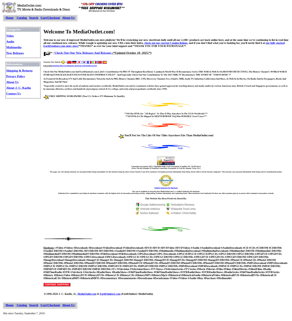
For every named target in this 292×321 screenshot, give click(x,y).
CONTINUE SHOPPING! (57, 284)
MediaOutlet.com (86, 293)
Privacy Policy (15, 76)
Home (10, 17)
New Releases (15, 53)
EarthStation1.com (110, 293)
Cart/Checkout (50, 17)
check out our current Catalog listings (165, 43)
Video (10, 35)
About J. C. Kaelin (18, 87)
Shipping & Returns (19, 70)
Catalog (22, 17)
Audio (10, 41)
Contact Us (13, 93)
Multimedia (13, 47)
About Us (68, 17)
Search (33, 17)
